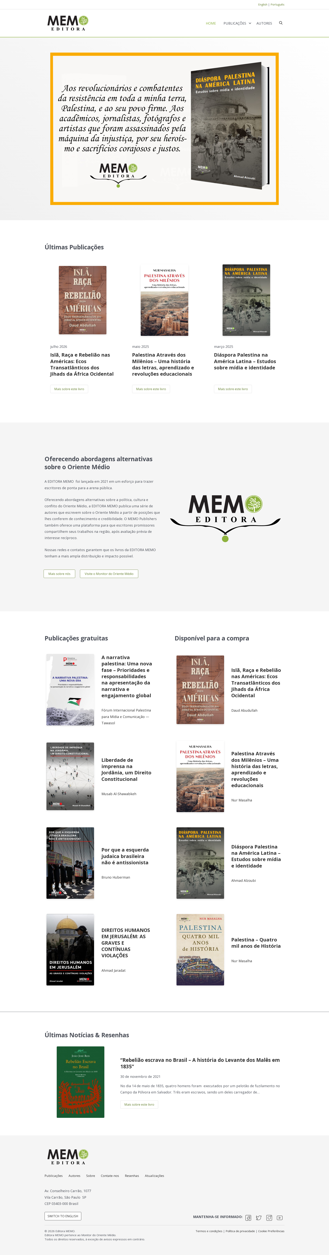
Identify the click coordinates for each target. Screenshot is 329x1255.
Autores (264, 23)
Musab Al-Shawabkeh (118, 794)
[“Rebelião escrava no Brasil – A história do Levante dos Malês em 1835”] (80, 1082)
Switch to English (63, 1216)
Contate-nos (110, 1176)
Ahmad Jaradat (113, 970)
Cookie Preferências (271, 1231)
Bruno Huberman (115, 877)
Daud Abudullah (244, 710)
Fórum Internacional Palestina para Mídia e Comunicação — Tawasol (126, 716)
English (262, 4)
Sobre (90, 1176)
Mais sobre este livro (69, 389)
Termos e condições (209, 1231)
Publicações (235, 23)
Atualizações (154, 1176)
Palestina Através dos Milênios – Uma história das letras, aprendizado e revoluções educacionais (163, 364)
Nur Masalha (241, 800)
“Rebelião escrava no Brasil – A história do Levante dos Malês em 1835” (200, 1063)
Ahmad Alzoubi (243, 880)
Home (211, 23)
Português (277, 4)
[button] (248, 1219)
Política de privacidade (240, 1231)
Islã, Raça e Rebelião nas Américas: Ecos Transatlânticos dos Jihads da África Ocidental (82, 364)
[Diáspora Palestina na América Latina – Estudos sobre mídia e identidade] (246, 300)
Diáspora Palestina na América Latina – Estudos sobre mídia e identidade (245, 361)
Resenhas (132, 1176)
